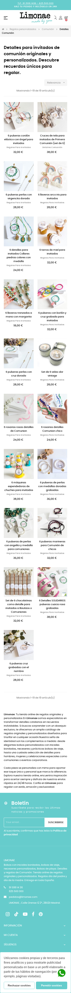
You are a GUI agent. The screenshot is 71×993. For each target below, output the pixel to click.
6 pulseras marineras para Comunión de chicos (52, 545)
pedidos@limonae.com (23, 897)
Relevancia (56, 82)
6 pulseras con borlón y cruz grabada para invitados (52, 317)
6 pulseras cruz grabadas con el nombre (19, 667)
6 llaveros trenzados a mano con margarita (18, 315)
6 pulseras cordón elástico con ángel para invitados (18, 140)
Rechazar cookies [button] (19, 985)
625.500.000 (46, 3)
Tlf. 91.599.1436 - (28, 3)
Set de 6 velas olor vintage (52, 374)
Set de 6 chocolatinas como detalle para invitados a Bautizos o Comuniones (18, 606)
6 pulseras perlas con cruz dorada (19, 374)
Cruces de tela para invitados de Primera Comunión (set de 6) (52, 140)
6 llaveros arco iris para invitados (52, 197)
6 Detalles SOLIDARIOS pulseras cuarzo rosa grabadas (52, 604)
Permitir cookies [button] (51, 985)
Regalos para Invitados (19, 147)
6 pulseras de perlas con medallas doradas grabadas (52, 486)
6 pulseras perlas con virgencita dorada (19, 197)
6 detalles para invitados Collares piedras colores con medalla (19, 256)
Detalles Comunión (52, 147)
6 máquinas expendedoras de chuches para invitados (18, 486)
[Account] (60, 17)
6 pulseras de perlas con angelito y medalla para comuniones (19, 545)
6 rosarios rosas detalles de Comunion (19, 429)
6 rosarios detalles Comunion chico (52, 429)
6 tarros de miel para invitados (52, 252)
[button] (42, 976)
